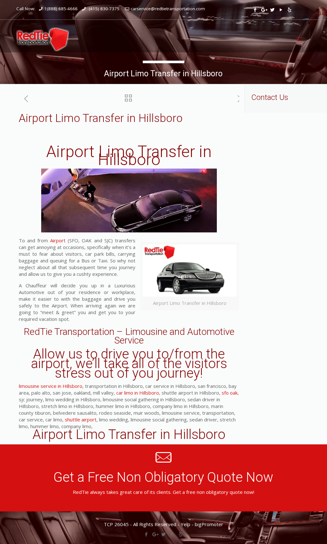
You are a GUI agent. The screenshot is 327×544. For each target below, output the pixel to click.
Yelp (185, 524)
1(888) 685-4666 (61, 8)
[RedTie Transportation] (42, 39)
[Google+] (263, 9)
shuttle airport (80, 419)
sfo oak (230, 392)
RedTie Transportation (69, 331)
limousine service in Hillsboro (50, 386)
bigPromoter (209, 524)
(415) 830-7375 (103, 8)
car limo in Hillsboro (137, 392)
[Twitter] (272, 9)
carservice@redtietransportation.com (168, 8)
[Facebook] (255, 9)
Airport (57, 240)
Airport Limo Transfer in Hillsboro (129, 155)
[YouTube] (281, 9)
